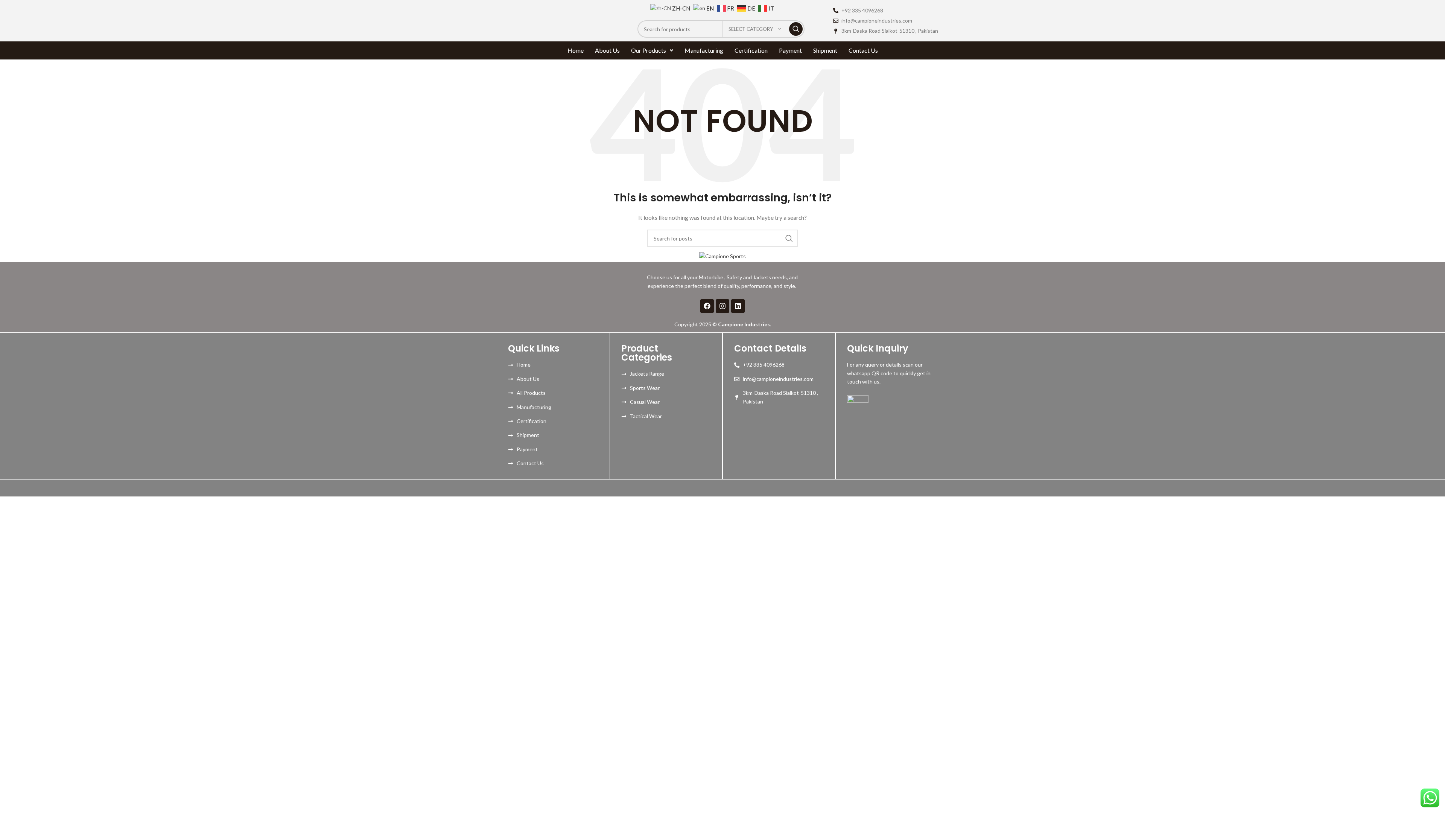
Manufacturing (703, 50)
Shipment (825, 50)
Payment (790, 50)
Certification (751, 50)
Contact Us (863, 50)
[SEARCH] (796, 29)
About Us (607, 50)
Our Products (648, 50)
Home (575, 50)
